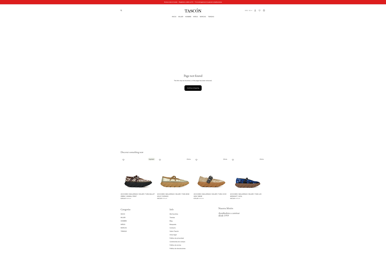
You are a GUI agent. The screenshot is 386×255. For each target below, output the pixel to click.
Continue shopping (193, 88)
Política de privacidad (177, 238)
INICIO (123, 214)
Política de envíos (175, 245)
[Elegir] (189, 189)
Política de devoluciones (177, 248)
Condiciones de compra (177, 241)
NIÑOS (123, 224)
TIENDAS (124, 231)
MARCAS (124, 228)
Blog (171, 221)
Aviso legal (173, 234)
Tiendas (172, 217)
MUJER (123, 217)
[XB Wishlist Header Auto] (259, 10)
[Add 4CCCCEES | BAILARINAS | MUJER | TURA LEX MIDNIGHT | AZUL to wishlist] (233, 160)
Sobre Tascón (174, 231)
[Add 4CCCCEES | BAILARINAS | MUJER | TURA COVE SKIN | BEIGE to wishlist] (196, 160)
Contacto (173, 228)
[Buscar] (121, 10)
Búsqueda (173, 224)
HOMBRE (124, 221)
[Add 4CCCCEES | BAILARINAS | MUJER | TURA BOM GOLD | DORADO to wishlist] (160, 160)
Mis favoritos (174, 214)
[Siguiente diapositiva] (153, 174)
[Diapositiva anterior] (124, 174)
